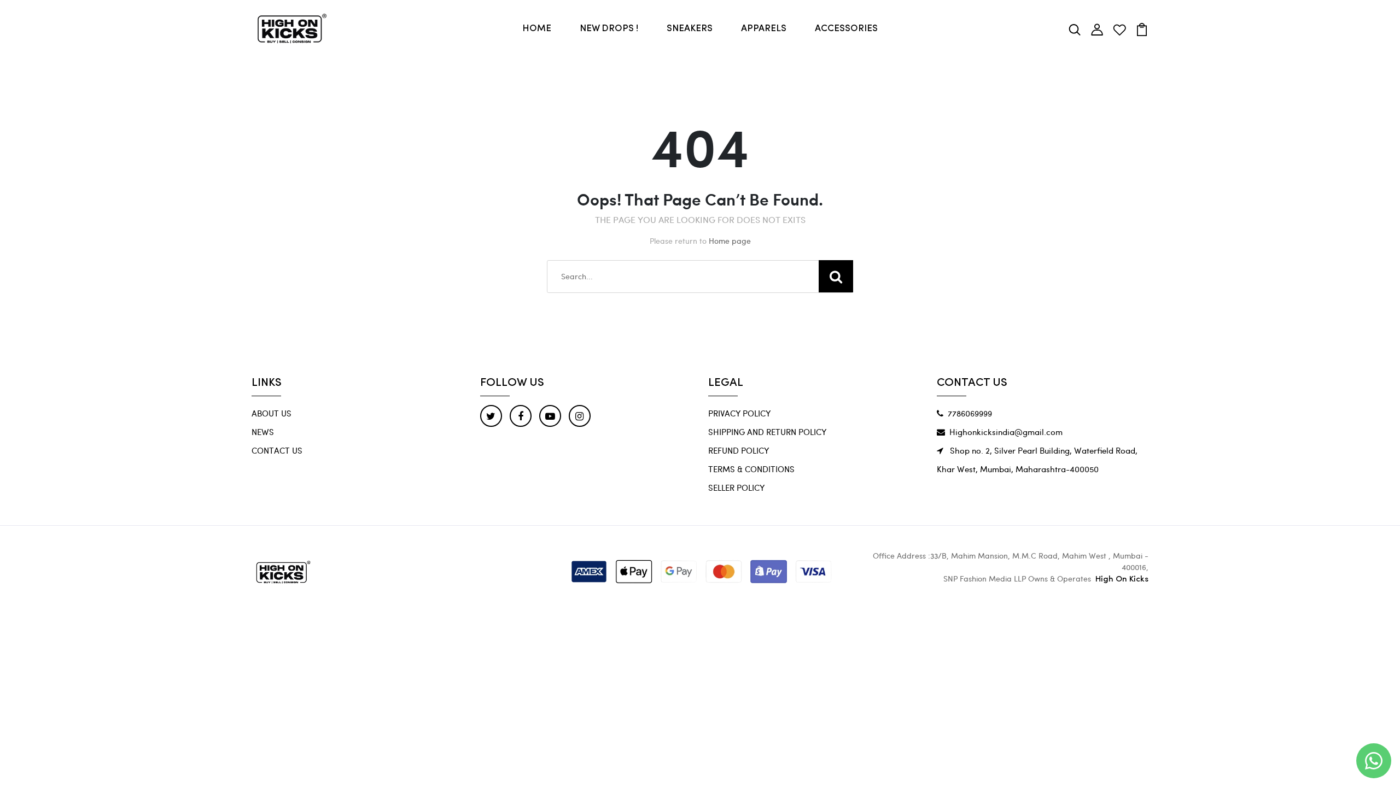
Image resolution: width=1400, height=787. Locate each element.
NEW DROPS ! (609, 28)
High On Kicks (1121, 579)
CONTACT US (277, 450)
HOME (536, 28)
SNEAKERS (690, 28)
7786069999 (970, 413)
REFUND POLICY (738, 450)
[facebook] (521, 416)
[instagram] (580, 416)
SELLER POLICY (736, 487)
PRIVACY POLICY (739, 413)
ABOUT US (271, 413)
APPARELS (763, 28)
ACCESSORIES (846, 28)
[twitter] (491, 416)
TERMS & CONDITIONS (751, 468)
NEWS (263, 431)
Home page (730, 241)
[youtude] (550, 416)
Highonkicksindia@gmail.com (1006, 431)
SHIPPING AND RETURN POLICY (767, 431)
